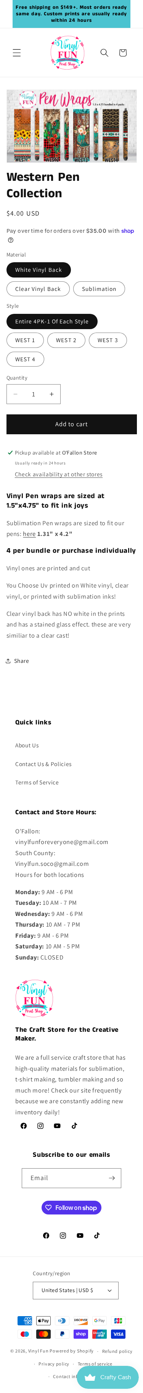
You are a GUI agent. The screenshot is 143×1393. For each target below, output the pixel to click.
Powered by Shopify (72, 1351)
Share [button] (21, 660)
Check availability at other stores (59, 474)
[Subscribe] (112, 1178)
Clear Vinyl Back (38, 288)
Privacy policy (54, 1364)
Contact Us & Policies (43, 764)
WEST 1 (25, 340)
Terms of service (95, 1364)
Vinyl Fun (38, 1351)
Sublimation (99, 288)
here (29, 533)
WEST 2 (66, 340)
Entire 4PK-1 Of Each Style (52, 321)
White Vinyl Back (39, 269)
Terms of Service (37, 782)
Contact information (75, 1376)
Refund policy (117, 1351)
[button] (17, 53)
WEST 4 (25, 359)
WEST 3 (108, 340)
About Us (27, 745)
